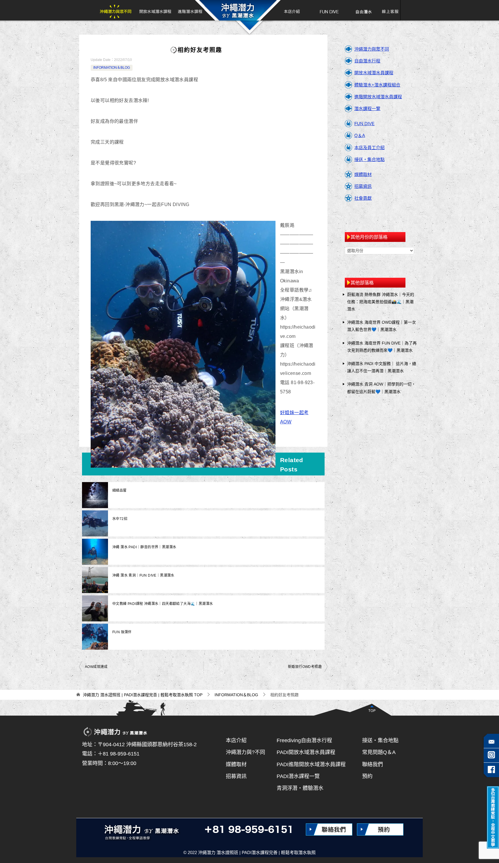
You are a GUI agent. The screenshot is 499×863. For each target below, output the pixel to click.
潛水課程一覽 (367, 108)
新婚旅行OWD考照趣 (305, 667)
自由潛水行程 (367, 60)
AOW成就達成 (96, 667)
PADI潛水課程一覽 (298, 776)
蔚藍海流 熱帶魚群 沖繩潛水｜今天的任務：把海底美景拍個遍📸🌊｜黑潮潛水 (380, 301)
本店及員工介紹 (369, 147)
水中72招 (119, 519)
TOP (142, 694)
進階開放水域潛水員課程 (378, 96)
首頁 (237, 10)
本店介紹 (289, 10)
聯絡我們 (372, 764)
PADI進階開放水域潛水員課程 (311, 764)
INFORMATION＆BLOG (111, 68)
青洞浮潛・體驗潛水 (300, 788)
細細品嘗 (119, 490)
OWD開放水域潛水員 (155, 10)
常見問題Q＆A (379, 752)
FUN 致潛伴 (122, 632)
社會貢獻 (363, 198)
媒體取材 (363, 174)
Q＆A (359, 135)
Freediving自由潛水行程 (304, 740)
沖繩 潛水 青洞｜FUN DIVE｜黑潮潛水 (143, 575)
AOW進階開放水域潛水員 (189, 10)
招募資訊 (363, 186)
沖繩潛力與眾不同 (117, 10)
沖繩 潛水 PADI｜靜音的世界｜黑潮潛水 (144, 547)
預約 (367, 776)
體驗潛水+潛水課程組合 (377, 84)
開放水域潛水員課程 (373, 72)
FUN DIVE (329, 10)
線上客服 (388, 10)
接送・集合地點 (369, 159)
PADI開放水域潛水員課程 (306, 752)
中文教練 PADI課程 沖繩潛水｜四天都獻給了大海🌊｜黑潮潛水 (162, 604)
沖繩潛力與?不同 (245, 752)
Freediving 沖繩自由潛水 (363, 10)
